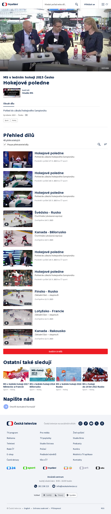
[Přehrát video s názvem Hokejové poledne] (55, 40)
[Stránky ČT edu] (100, 468)
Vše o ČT (44, 459)
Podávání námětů (48, 454)
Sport (7, 120)
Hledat (76, 4)
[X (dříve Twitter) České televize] (96, 423)
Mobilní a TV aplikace (82, 454)
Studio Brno (78, 438)
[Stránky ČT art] (84, 468)
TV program (12, 432)
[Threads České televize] (102, 423)
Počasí (43, 449)
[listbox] (59, 495)
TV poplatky (45, 438)
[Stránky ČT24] (11, 468)
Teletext (11, 443)
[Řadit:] (105, 144)
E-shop (10, 454)
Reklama (11, 438)
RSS (102, 508)
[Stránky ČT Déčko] (68, 468)
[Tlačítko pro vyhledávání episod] (99, 144)
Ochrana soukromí (40, 508)
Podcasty (77, 443)
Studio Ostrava (47, 443)
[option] (47, 495)
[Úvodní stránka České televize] (22, 423)
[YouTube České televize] (91, 423)
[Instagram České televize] (80, 423)
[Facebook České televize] (86, 423)
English (27, 508)
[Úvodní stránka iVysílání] (12, 4)
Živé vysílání (78, 432)
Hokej (14, 120)
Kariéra (76, 449)
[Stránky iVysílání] (49, 468)
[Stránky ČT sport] (29, 468)
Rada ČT (10, 449)
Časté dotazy (13, 459)
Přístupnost (56, 508)
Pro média (44, 432)
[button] (55, 40)
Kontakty (77, 459)
